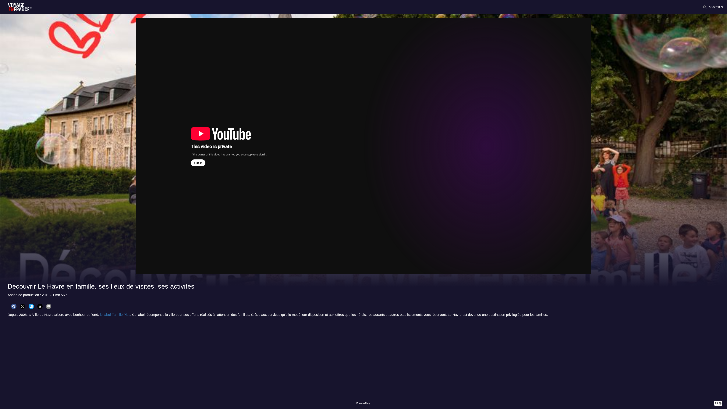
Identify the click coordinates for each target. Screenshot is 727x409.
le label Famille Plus (115, 315)
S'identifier (716, 7)
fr (716, 403)
